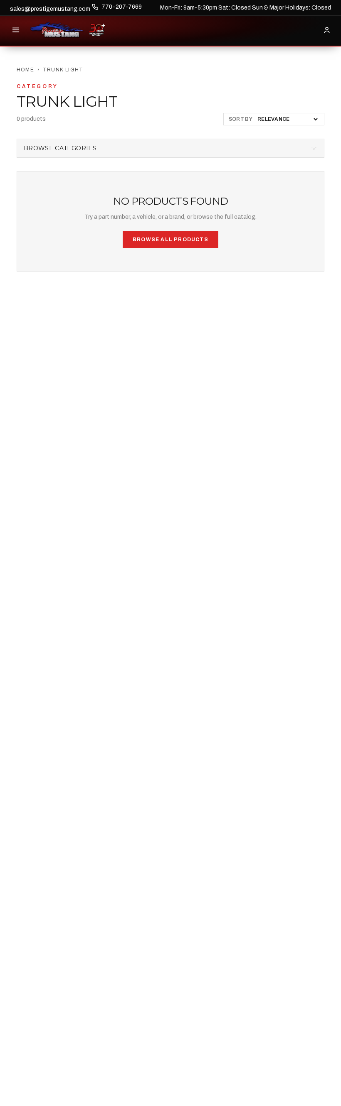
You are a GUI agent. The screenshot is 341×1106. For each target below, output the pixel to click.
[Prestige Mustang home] (57, 30)
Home (25, 70)
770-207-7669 (121, 7)
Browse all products (170, 239)
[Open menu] (16, 30)
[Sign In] (327, 30)
